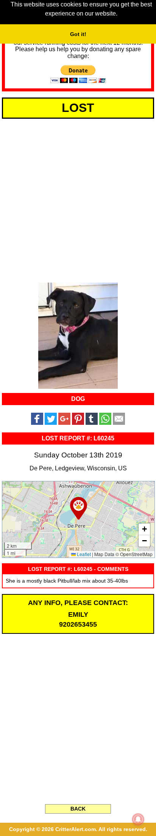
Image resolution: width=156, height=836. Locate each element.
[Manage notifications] (138, 819)
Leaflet (83, 554)
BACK (78, 809)
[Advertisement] (78, 199)
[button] (78, 508)
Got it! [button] (78, 34)
